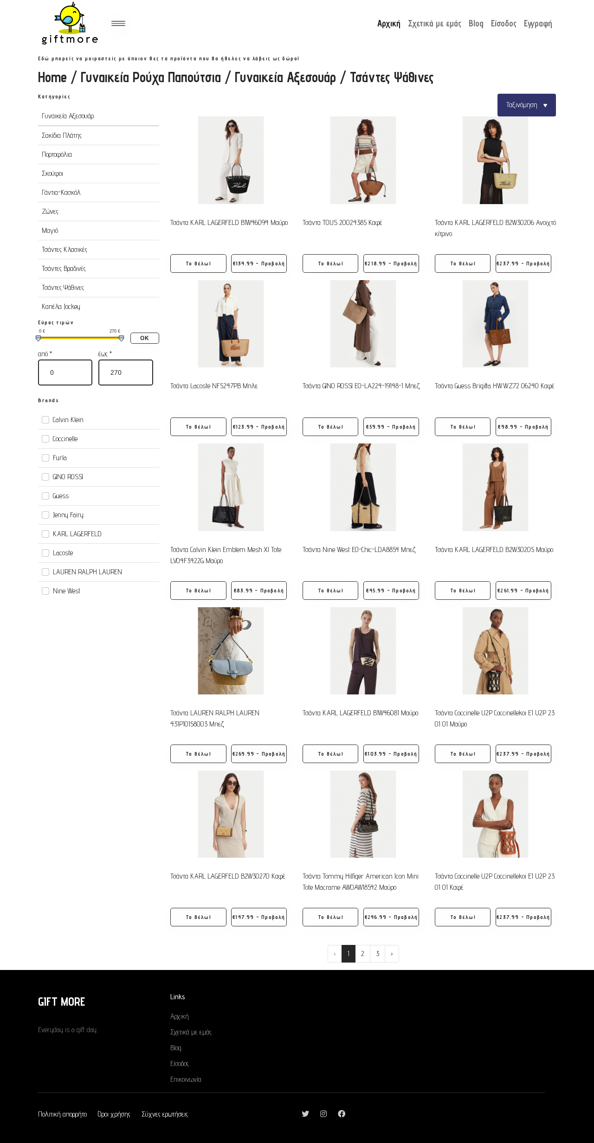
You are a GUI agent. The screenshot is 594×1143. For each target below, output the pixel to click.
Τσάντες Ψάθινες (63, 287)
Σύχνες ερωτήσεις (165, 1114)
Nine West (66, 590)
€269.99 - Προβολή (258, 753)
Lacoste (63, 552)
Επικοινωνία (185, 1079)
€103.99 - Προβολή (391, 753)
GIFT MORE (61, 1001)
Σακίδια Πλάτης (62, 135)
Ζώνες (50, 211)
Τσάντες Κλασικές (64, 249)
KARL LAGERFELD (77, 533)
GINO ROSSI (68, 476)
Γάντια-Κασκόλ (61, 192)
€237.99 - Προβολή (523, 263)
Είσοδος (504, 23)
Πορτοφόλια (57, 154)
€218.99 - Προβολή (391, 263)
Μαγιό (50, 230)
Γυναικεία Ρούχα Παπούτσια (151, 77)
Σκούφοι (52, 173)
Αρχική (388, 23)
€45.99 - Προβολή (391, 590)
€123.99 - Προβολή (259, 426)
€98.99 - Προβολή (523, 426)
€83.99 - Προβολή (259, 590)
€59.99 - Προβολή (391, 426)
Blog (476, 23)
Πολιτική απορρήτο (62, 1114)
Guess (61, 495)
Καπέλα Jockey (61, 306)
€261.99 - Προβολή (523, 590)
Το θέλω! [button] (198, 263)
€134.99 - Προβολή (259, 263)
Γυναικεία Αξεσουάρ (285, 77)
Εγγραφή (538, 23)
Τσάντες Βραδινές (64, 268)
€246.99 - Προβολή (391, 916)
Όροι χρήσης (114, 1114)
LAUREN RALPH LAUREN (87, 571)
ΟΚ (144, 338)
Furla (60, 457)
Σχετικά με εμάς (434, 23)
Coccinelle (65, 438)
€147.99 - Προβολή (258, 916)
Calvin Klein (68, 419)
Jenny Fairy (68, 514)
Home (52, 77)
